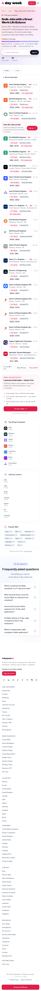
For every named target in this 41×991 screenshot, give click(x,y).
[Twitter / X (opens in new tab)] (4, 680)
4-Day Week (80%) (8, 754)
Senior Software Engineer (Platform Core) (24, 313)
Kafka (18, 538)
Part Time (5, 772)
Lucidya (11, 168)
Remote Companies (8, 833)
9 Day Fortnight (7, 861)
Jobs (10, 11)
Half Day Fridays (7, 750)
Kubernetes (29, 531)
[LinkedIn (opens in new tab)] (9, 680)
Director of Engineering (17, 270)
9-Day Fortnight (7, 747)
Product (5, 694)
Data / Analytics (7, 719)
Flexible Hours (6, 757)
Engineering (6, 690)
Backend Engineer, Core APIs (19, 99)
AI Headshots (6, 927)
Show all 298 (33, 368)
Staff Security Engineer (17, 231)
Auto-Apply (6, 924)
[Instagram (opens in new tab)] (13, 680)
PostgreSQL (10, 542)
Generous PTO (7, 768)
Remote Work (6, 875)
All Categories (6, 730)
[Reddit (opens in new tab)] (32, 680)
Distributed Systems (27, 535)
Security (5, 726)
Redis (8, 531)
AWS (18, 531)
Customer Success (8, 705)
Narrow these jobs (11, 77)
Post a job (5, 964)
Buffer (11, 179)
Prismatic (12, 273)
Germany (5, 806)
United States (6, 789)
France (4, 821)
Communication (11, 535)
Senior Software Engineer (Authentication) (24, 327)
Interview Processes (8, 892)
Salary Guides (6, 882)
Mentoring (9, 545)
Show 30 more (21, 368)
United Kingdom (7, 792)
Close (11, 115)
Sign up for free (9, 673)
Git (20, 545)
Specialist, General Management (21, 352)
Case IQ (11, 344)
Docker (21, 542)
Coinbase (12, 287)
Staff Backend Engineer (17, 220)
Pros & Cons (6, 931)
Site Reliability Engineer (17, 137)
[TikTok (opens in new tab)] (18, 680)
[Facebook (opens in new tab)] (22, 680)
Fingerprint (12, 87)
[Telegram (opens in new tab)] (27, 680)
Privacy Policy (14, 980)
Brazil (4, 817)
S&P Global (13, 355)
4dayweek (8, 658)
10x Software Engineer (17, 166)
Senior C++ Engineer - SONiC (20, 205)
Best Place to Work (8, 857)
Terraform (29, 538)
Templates (5, 914)
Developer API (7, 956)
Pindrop (11, 301)
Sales (4, 701)
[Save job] (37, 85)
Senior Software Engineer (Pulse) (21, 299)
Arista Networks (14, 208)
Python (8, 538)
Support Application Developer (20, 341)
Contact (5, 952)
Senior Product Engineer (18, 245)
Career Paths (6, 907)
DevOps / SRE (6, 722)
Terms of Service (26, 980)
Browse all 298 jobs (20, 987)
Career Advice (7, 885)
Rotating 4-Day (7, 764)
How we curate (28, 551)
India (3, 799)
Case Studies (6, 899)
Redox (11, 233)
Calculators (6, 938)
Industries (5, 903)
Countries (5, 945)
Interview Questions (8, 889)
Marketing (5, 697)
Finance (4, 712)
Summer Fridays (7, 761)
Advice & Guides (7, 896)
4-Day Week (6, 739)
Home (3, 11)
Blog (3, 871)
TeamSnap (12, 222)
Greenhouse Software (16, 139)
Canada (4, 796)
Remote (4, 781)
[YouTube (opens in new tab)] (36, 680)
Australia (5, 810)
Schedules (5, 910)
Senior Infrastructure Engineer (20, 177)
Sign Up (32, 3)
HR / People (6, 715)
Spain (4, 814)
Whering (12, 247)
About (4, 949)
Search (34, 52)
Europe (4, 785)
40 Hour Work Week (9, 934)
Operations (6, 708)
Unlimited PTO (6, 854)
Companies (6, 942)
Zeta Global (13, 194)
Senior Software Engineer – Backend (23, 113)
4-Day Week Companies (10, 829)
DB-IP (25, 976)
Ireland (4, 803)
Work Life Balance (8, 878)
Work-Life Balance (8, 743)
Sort (17, 70)
